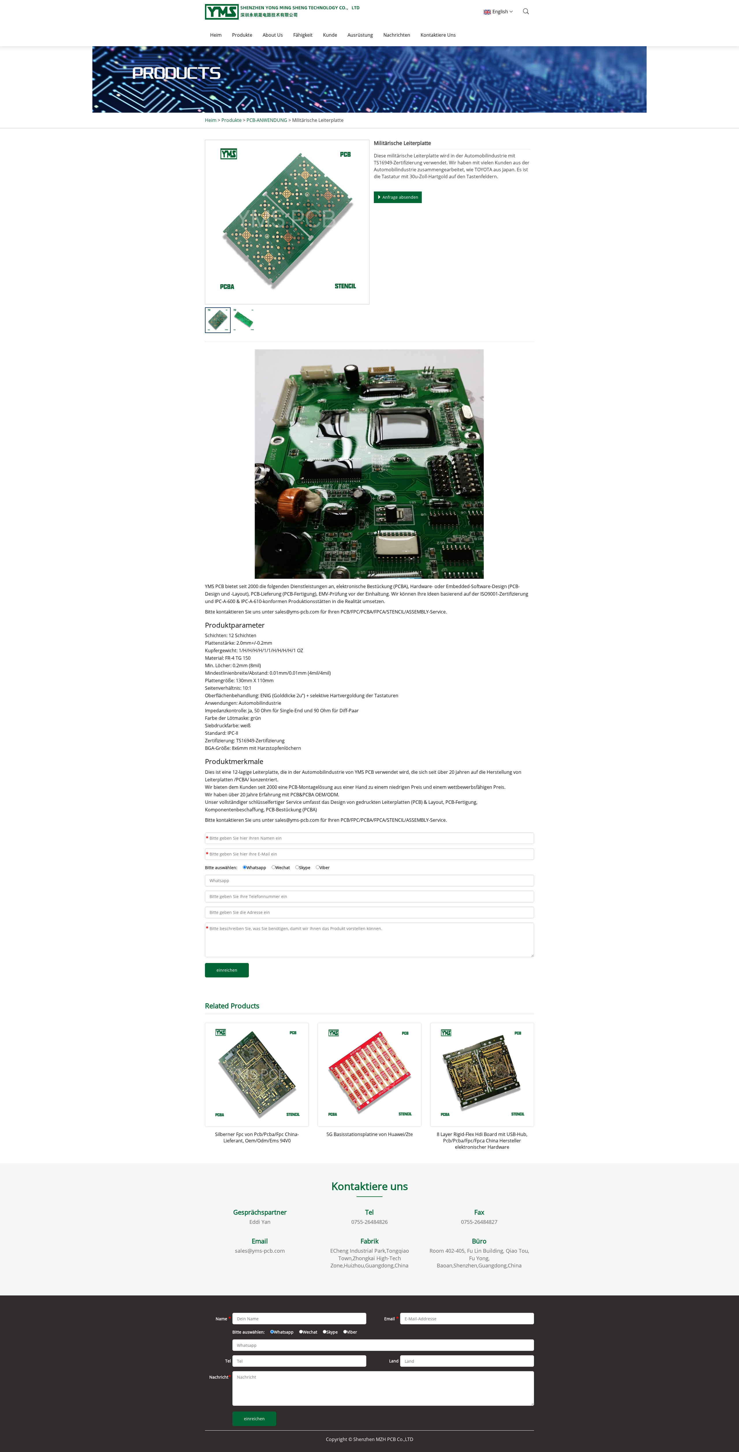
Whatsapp (256, 867)
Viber (325, 867)
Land (394, 1361)
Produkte (242, 35)
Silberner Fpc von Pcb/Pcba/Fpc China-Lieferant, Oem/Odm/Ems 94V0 (257, 1137)
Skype (304, 867)
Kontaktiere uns (438, 35)
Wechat (282, 867)
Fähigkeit (303, 35)
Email (207, 854)
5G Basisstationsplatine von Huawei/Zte (369, 1134)
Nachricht (207, 928)
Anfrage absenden (399, 197)
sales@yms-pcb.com (260, 1250)
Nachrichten (396, 35)
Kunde (330, 35)
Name (207, 838)
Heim (216, 35)
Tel (228, 1361)
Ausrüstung (360, 35)
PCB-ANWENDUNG (267, 120)
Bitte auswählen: (221, 867)
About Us (273, 35)
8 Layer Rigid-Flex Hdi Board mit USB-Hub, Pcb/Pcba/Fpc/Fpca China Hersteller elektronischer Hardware (482, 1140)
